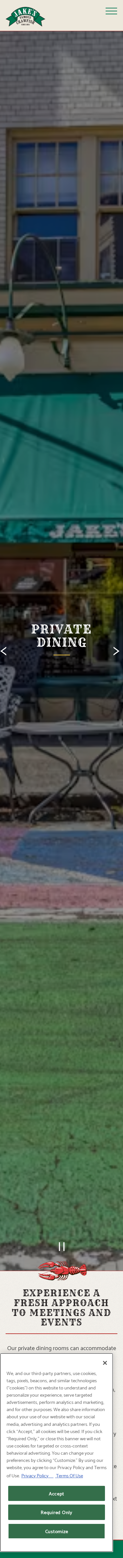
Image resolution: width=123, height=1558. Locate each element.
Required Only (56, 1512)
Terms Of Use (69, 1475)
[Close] (105, 1363)
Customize (56, 1531)
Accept (56, 1493)
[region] (56, 1452)
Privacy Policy (37, 1475)
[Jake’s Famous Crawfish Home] (30, 15)
